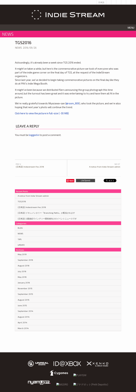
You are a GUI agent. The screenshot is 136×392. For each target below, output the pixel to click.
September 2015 (25, 294)
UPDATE (21, 245)
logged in (34, 134)
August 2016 (23, 265)
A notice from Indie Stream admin (33, 196)
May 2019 (22, 254)
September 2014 (25, 311)
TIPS (20, 239)
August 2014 (24, 317)
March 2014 (23, 328)
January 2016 (24, 282)
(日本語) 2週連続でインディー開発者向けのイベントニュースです (47, 218)
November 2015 (25, 288)
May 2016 (22, 277)
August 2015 (23, 300)
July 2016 (22, 271)
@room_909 (72, 103)
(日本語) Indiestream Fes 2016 (32, 207)
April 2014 (22, 322)
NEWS (18, 47)
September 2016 (25, 260)
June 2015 (22, 305)
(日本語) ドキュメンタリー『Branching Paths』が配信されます (46, 213)
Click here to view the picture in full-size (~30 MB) (42, 113)
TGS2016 (22, 201)
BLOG (20, 228)
